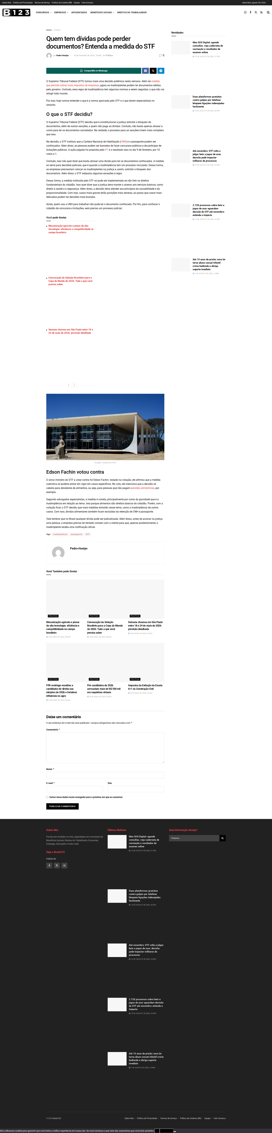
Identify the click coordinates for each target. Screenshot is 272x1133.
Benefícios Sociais (101, 12)
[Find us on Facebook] (250, 12)
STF (88, 534)
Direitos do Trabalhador (132, 12)
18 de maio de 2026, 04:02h (141, 693)
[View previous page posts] (68, 385)
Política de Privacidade (23, 3)
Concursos (42, 12)
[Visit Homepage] (16, 12)
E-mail (50, 783)
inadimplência (60, 534)
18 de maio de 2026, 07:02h (141, 633)
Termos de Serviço (42, 3)
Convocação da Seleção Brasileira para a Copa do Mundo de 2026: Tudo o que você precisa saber (70, 281)
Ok (157, 1131)
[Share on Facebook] (145, 71)
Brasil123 (57, 1118)
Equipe (77, 3)
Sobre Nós (6, 3)
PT (106, 149)
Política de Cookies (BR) (62, 3)
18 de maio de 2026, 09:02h (59, 637)
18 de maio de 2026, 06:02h (59, 700)
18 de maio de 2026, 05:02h (100, 697)
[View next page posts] (74, 385)
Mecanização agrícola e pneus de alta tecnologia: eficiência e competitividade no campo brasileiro (71, 229)
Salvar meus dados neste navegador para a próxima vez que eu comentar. (86, 797)
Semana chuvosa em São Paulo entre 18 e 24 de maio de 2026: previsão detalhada (145, 626)
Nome (50, 769)
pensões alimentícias (142, 488)
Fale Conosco (87, 3)
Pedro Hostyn (62, 55)
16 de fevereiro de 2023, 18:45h (87, 55)
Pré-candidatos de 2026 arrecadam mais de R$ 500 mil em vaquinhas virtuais (103, 689)
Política (57, 30)
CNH (123, 141)
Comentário (53, 729)
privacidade (166, 1131)
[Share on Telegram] (160, 71)
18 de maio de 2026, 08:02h (100, 637)
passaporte (76, 534)
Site (110, 783)
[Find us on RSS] (261, 12)
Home (48, 30)
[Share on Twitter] (153, 71)
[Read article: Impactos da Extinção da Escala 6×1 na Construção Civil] (155, 662)
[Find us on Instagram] (245, 12)
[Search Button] (268, 12)
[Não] (174, 1131)
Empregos (60, 12)
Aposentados (79, 12)
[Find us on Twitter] (255, 12)
